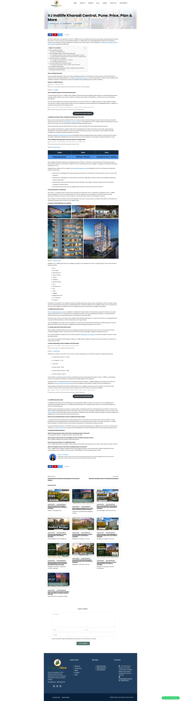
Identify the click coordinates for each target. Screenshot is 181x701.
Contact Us (78, 668)
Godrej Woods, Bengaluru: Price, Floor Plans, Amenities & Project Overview (82, 508)
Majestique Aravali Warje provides (62, 135)
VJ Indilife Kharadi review (57, 66)
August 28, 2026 (51, 504)
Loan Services (101, 670)
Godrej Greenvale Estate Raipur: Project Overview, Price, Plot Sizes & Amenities (57, 507)
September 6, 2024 (54, 23)
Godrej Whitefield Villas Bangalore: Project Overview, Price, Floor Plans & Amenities (82, 561)
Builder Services (101, 668)
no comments (79, 23)
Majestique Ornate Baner (88, 334)
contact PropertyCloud (60, 427)
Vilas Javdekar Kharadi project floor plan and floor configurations (69, 56)
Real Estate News (85, 501)
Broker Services (101, 666)
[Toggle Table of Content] (84, 48)
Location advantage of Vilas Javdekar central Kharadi (66, 64)
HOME (75, 3)
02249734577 (124, 680)
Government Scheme (78, 500)
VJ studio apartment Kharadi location (60, 63)
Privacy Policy (65, 697)
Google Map (56, 351)
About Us (77, 666)
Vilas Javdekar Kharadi (55, 50)
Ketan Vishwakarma (61, 504)
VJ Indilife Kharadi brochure (59, 61)
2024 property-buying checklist (72, 121)
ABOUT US (82, 3)
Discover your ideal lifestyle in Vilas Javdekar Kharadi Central (67, 68)
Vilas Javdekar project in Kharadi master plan (62, 53)
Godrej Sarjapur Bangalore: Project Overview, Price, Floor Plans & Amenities (106, 563)
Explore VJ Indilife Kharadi (58, 51)
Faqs (76, 675)
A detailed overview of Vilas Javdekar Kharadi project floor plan (68, 55)
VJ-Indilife (55, 90)
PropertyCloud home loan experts (63, 383)
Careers (77, 672)
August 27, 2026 (51, 532)
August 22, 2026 (51, 590)
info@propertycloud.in (125, 678)
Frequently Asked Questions (57, 70)
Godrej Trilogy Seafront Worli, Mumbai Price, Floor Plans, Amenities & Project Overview (58, 593)
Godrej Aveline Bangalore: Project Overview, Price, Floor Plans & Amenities (57, 535)
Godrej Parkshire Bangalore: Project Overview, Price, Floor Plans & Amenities (82, 535)
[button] (171, 697)
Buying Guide (59, 583)
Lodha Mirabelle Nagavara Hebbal (79, 168)
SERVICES (90, 3)
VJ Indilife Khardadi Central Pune (78, 78)
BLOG (97, 3)
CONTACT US (113, 3)
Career (82, 499)
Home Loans (54, 584)
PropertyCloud (56, 147)
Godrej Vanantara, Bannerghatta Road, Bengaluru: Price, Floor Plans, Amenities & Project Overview (57, 563)
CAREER (105, 3)
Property (65, 499)
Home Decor (85, 500)
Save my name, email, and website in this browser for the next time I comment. (74, 639)
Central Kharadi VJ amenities (58, 58)
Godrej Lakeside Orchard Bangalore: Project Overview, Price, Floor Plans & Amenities (107, 535)
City (85, 499)
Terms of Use (56, 697)
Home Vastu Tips (61, 584)
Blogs (76, 670)
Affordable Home (77, 499)
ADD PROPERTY (123, 3)
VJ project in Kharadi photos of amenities (62, 60)
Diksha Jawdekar (67, 23)
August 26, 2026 (51, 560)
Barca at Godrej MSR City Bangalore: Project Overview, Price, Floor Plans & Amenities (107, 507)
